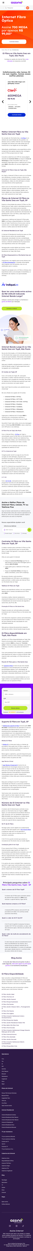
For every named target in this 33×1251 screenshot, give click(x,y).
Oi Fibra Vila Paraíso (8, 1004)
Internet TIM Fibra (6, 1163)
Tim (2, 1061)
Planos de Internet (7, 1088)
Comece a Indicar (12, 308)
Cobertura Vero (5, 1158)
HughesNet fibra (6, 1098)
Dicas (3, 1190)
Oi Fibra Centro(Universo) (9, 1034)
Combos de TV (5, 1141)
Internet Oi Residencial (7, 1122)
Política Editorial (6, 1204)
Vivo (3, 1058)
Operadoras (5, 1054)
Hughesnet (4, 1078)
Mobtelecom (5, 1076)
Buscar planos (15, 708)
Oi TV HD (8, 481)
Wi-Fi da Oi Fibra (26, 829)
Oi (2, 1063)
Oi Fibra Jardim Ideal (8, 994)
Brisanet (4, 1073)
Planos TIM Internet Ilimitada (9, 1093)
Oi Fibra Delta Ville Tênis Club (10, 1025)
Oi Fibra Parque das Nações (10, 1020)
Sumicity (4, 1068)
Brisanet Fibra (5, 1095)
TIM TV (3, 1144)
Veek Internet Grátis (7, 1105)
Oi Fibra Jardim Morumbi (9, 1039)
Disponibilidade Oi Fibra (8, 1160)
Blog (3, 1175)
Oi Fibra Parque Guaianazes (10, 1002)
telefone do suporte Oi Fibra (11, 726)
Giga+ (3, 1083)
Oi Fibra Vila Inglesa (8, 1013)
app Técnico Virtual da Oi (10, 765)
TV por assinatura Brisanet (8, 1136)
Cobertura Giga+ (6, 1165)
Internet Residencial (8, 1110)
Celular (3, 1187)
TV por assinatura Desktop (8, 1139)
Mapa (3, 1197)
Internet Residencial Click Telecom (10, 1119)
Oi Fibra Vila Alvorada (8, 1027)
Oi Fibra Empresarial (9, 262)
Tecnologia (4, 1180)
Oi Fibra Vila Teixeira (8, 1011)
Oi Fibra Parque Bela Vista (9, 1046)
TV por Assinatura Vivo (7, 1149)
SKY (3, 1066)
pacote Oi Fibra (8, 665)
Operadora (4, 1182)
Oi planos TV (5, 1146)
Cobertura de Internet (8, 1153)
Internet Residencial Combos (9, 1114)
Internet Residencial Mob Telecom (10, 1117)
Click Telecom (5, 1071)
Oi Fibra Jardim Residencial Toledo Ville (13, 1022)
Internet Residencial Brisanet (9, 1127)
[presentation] (3, 101)
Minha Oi (5, 744)
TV (2, 1185)
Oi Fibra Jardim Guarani (9, 999)
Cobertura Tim (5, 1168)
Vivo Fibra (4, 1103)
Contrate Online (14, 41)
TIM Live (4, 1100)
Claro (3, 1081)
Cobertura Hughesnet (7, 1170)
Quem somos (5, 1201)
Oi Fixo (17, 434)
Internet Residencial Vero (8, 1124)
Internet (4, 1192)
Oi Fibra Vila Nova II (8, 997)
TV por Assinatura (7, 1131)
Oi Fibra (23, 138)
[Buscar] (27, 7)
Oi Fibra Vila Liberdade (8, 1037)
